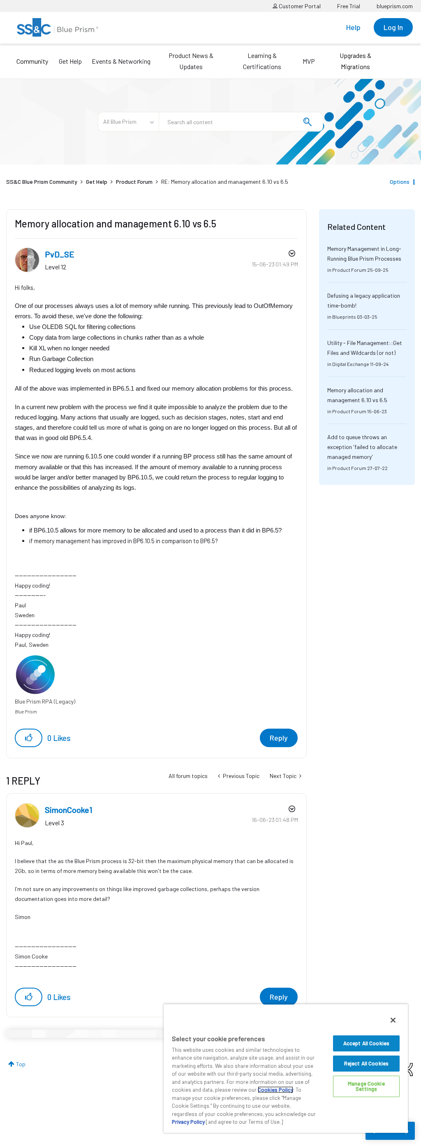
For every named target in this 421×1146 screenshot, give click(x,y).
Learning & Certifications (262, 60)
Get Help (70, 61)
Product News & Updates (191, 60)
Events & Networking (121, 61)
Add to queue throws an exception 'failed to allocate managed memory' (362, 446)
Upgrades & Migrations (355, 60)
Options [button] (399, 181)
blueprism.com (395, 5)
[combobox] (241, 122)
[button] (28, 738)
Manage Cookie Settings (366, 1086)
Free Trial (348, 5)
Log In (393, 27)
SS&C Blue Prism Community (41, 181)
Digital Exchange (350, 364)
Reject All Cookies (366, 1063)
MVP (309, 61)
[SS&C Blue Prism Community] (57, 27)
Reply (279, 737)
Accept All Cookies (366, 1043)
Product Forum (134, 181)
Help (353, 27)
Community (32, 61)
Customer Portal (299, 5)
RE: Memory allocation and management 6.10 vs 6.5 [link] (224, 181)
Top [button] (20, 1063)
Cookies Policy (275, 1089)
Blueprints (344, 316)
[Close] (393, 1020)
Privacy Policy (188, 1121)
